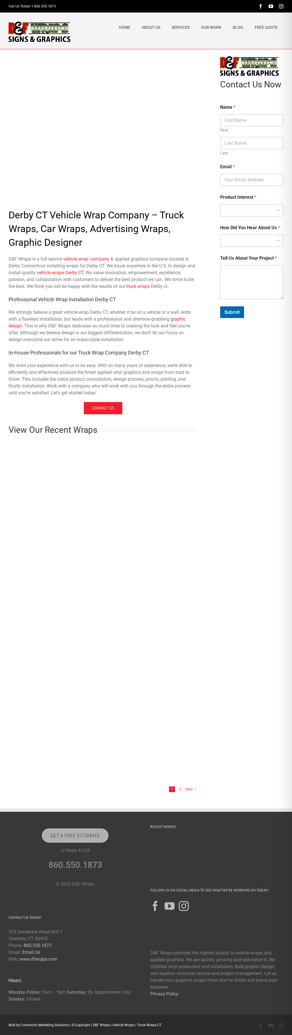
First (224, 130)
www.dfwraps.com (38, 959)
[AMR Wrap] (177, 844)
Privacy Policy (164, 994)
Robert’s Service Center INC (137, 601)
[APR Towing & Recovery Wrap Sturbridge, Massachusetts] (51, 619)
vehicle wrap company (86, 259)
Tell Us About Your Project (248, 258)
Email (227, 166)
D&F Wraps (101, 1025)
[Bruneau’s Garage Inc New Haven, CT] (148, 448)
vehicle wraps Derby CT (60, 272)
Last (224, 153)
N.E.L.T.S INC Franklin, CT (135, 687)
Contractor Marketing (37, 1025)
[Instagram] (184, 906)
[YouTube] (170, 906)
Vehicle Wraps (123, 1025)
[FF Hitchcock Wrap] (148, 705)
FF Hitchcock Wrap (127, 773)
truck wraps (138, 286)
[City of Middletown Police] (158, 866)
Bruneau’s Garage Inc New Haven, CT (148, 515)
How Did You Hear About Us (250, 227)
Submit (232, 312)
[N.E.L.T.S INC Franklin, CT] (148, 619)
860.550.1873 (38, 945)
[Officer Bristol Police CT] (268, 844)
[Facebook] (155, 906)
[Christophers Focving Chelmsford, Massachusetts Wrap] (51, 448)
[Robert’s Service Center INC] (148, 534)
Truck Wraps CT (149, 1025)
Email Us (31, 952)
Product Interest (238, 197)
